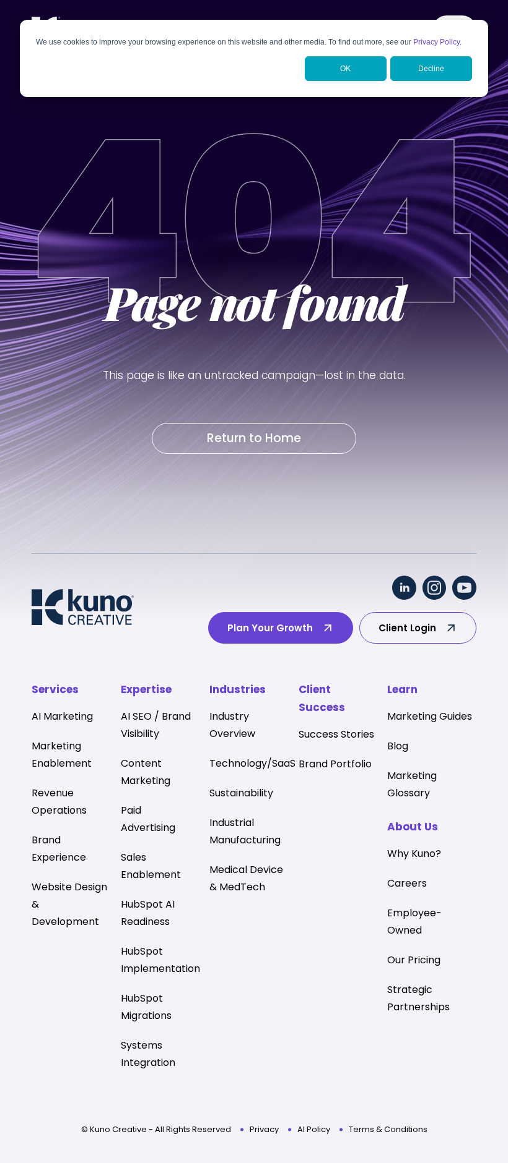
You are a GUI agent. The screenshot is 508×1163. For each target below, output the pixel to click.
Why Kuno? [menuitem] (414, 853)
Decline (431, 68)
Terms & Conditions (388, 1129)
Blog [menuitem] (397, 746)
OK (345, 68)
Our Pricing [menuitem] (413, 960)
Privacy (264, 1129)
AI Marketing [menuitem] (62, 716)
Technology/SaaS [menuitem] (252, 763)
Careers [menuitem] (407, 883)
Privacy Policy (436, 42)
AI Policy (313, 1129)
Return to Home (254, 438)
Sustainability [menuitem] (241, 793)
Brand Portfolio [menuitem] (335, 764)
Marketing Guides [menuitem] (429, 716)
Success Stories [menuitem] (336, 734)
